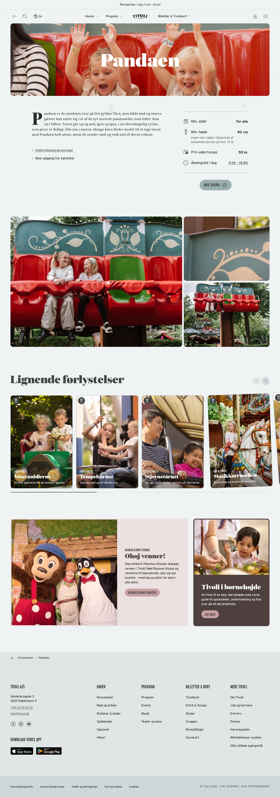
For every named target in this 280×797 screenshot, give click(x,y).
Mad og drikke (107, 705)
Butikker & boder (109, 713)
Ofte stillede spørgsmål (246, 746)
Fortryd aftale (113, 786)
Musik (145, 713)
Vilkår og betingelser (85, 786)
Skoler (190, 713)
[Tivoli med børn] (231, 572)
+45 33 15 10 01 (21, 707)
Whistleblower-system (246, 737)
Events (146, 705)
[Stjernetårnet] (173, 441)
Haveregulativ (240, 729)
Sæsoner (103, 729)
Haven (89, 16)
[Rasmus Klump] (99, 572)
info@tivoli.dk (19, 714)
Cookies (134, 786)
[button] (140, 282)
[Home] (140, 16)
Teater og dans (151, 721)
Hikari (101, 737)
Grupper (191, 721)
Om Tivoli (236, 697)
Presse (235, 721)
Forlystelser (25, 657)
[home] (12, 657)
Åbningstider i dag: (140, 4)
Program (112, 16)
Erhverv (236, 713)
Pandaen (43, 657)
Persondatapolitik (21, 786)
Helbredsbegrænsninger (54, 150)
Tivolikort (192, 697)
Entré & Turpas (196, 705)
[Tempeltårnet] (107, 441)
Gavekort (192, 737)
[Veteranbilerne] (41, 441)
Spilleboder (105, 721)
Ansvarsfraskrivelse (52, 786)
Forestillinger (195, 729)
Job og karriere (241, 705)
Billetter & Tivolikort (172, 16)
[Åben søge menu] (25, 16)
